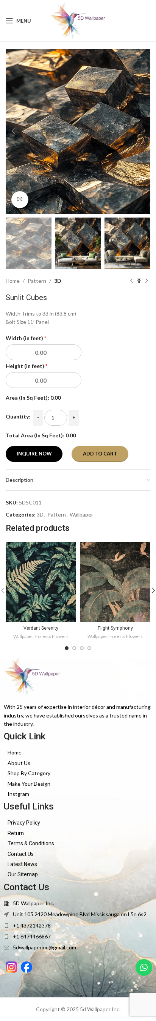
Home (13, 280)
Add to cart (100, 454)
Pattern (37, 280)
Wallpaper (81, 514)
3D (57, 280)
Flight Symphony (115, 628)
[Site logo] (78, 20)
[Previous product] (131, 281)
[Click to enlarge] (19, 199)
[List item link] (78, 752)
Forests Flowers (52, 636)
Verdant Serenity (40, 628)
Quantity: (18, 416)
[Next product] (146, 281)
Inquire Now (34, 454)
